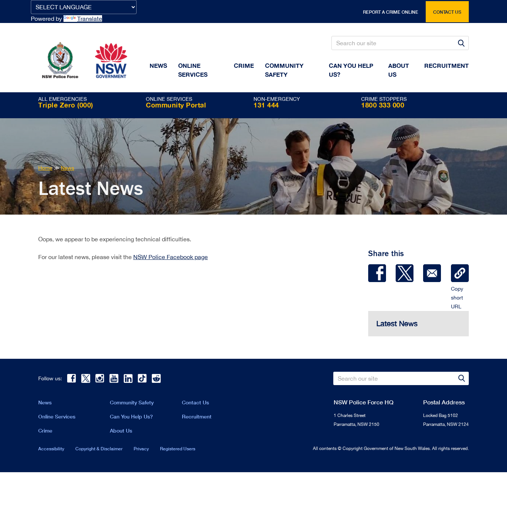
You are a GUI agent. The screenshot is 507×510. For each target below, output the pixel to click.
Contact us (447, 12)
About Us (121, 430)
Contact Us (195, 402)
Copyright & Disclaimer (98, 448)
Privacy (141, 448)
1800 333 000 (382, 105)
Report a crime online (390, 12)
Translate (89, 18)
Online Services (192, 70)
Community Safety (284, 70)
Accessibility (51, 448)
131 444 (266, 105)
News (158, 65)
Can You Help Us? (351, 70)
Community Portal (176, 105)
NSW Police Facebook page (170, 257)
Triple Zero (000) (65, 105)
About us (398, 70)
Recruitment (446, 65)
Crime (244, 65)
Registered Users (177, 448)
